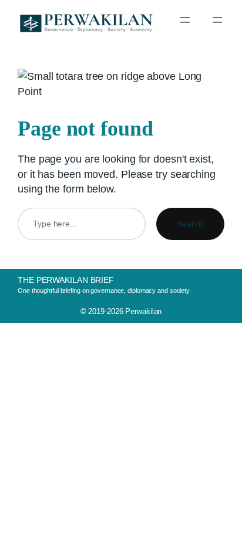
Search (190, 223)
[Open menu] (185, 20)
